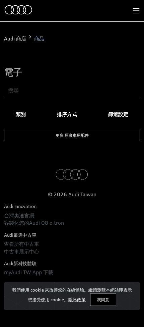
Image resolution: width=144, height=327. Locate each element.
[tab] (20, 114)
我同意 (103, 299)
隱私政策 (77, 299)
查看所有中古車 (21, 244)
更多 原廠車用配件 (72, 135)
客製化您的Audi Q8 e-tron (34, 223)
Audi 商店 (15, 38)
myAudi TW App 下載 (28, 272)
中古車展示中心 (21, 251)
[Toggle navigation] (136, 11)
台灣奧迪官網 (19, 215)
